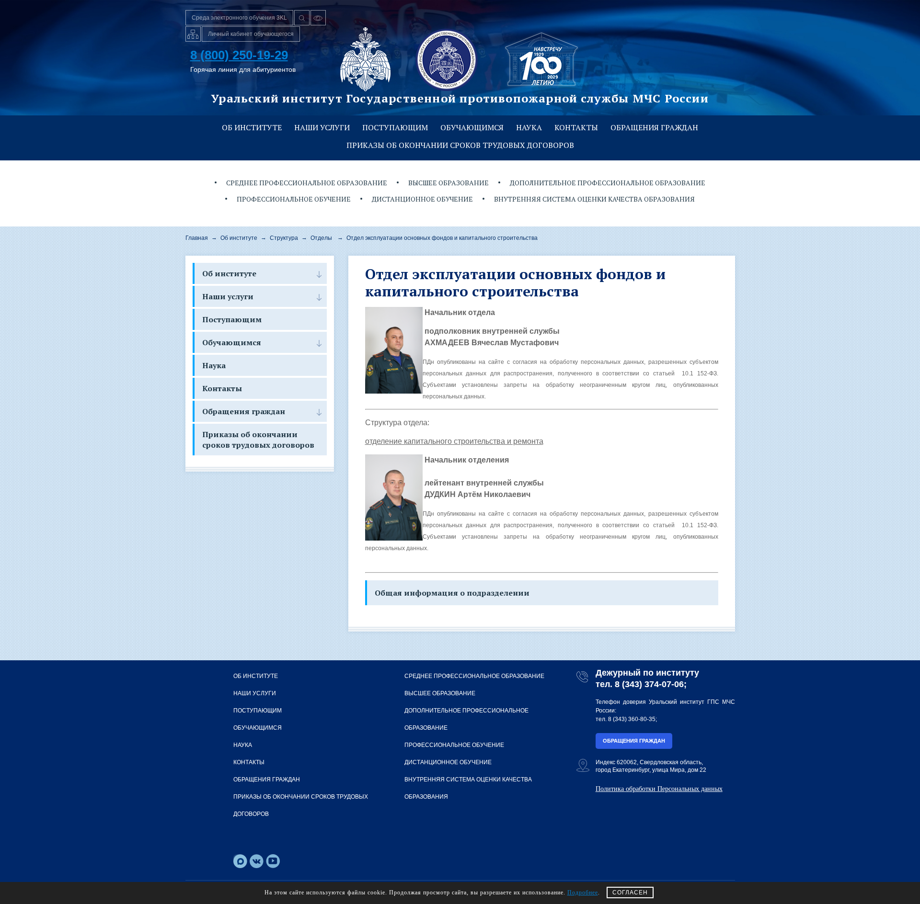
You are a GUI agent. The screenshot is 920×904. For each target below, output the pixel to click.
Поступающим (395, 127)
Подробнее (582, 892)
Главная (196, 238)
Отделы (321, 238)
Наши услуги (322, 127)
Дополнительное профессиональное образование (607, 182)
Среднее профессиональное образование (306, 182)
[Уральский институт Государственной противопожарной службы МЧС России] (446, 59)
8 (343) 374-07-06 (649, 684)
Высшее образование (448, 182)
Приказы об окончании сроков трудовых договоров (460, 145)
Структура (284, 238)
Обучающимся (472, 127)
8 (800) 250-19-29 (239, 55)
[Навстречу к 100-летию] (541, 59)
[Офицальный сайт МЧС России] (365, 59)
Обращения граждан (654, 127)
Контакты (576, 127)
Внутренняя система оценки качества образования (594, 198)
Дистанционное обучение (422, 198)
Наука (529, 127)
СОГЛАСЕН (630, 892)
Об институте (252, 127)
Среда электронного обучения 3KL (239, 17)
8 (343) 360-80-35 (632, 719)
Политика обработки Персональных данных (659, 788)
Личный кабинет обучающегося (251, 34)
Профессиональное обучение (294, 198)
